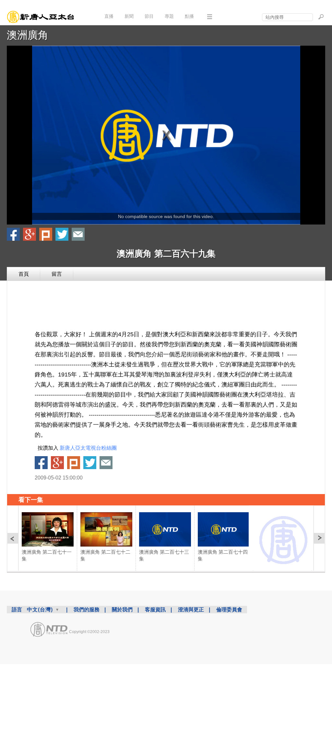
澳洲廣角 (27, 35)
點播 (189, 16)
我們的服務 (87, 609)
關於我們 (122, 609)
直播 (108, 16)
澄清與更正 (191, 609)
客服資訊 (155, 609)
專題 (169, 16)
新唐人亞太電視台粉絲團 (88, 448)
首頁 (23, 274)
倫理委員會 (229, 609)
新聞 (129, 16)
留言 (57, 274)
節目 (149, 16)
